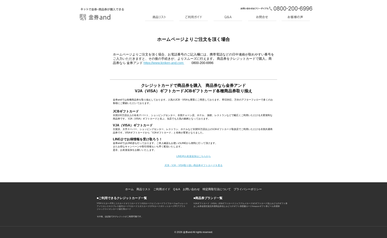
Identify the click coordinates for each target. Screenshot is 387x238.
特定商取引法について (217, 189)
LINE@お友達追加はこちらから (193, 156)
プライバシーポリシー (248, 189)
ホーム (129, 189)
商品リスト (143, 189)
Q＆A (176, 189)
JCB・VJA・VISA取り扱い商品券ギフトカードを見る (193, 165)
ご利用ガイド (161, 189)
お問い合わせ (191, 189)
